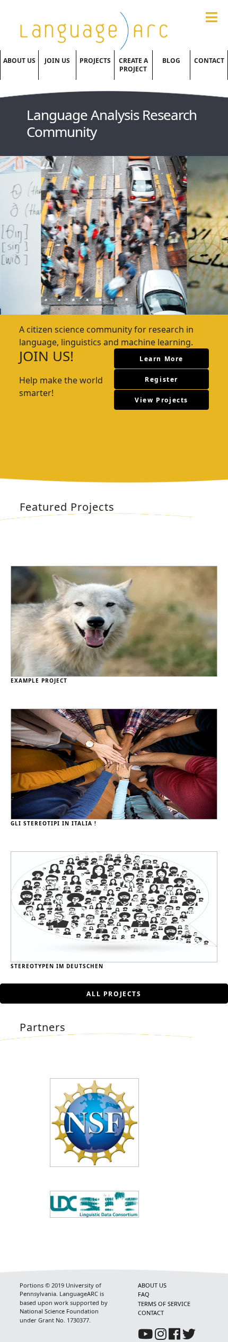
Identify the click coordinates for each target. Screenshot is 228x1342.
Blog (171, 60)
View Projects (161, 400)
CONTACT (151, 1313)
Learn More (161, 358)
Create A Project (133, 64)
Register (161, 379)
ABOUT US (152, 1285)
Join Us (57, 60)
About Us (19, 60)
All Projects (113, 993)
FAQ (144, 1294)
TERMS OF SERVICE (164, 1304)
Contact (209, 60)
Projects (95, 60)
